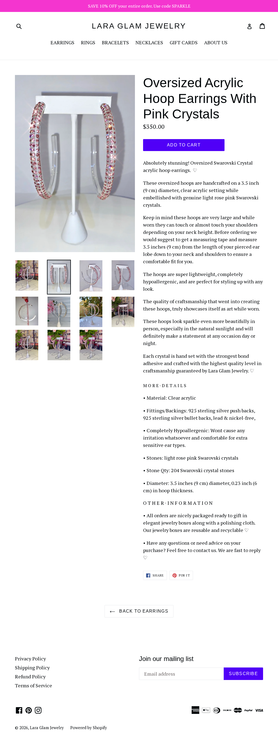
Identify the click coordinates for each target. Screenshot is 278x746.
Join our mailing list (166, 658)
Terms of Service (33, 685)
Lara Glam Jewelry (139, 26)
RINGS (88, 42)
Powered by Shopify (88, 727)
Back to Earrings (143, 611)
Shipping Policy (32, 667)
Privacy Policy (30, 658)
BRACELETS (115, 42)
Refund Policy (30, 676)
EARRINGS (62, 42)
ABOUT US (216, 42)
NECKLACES (149, 42)
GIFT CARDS (184, 42)
